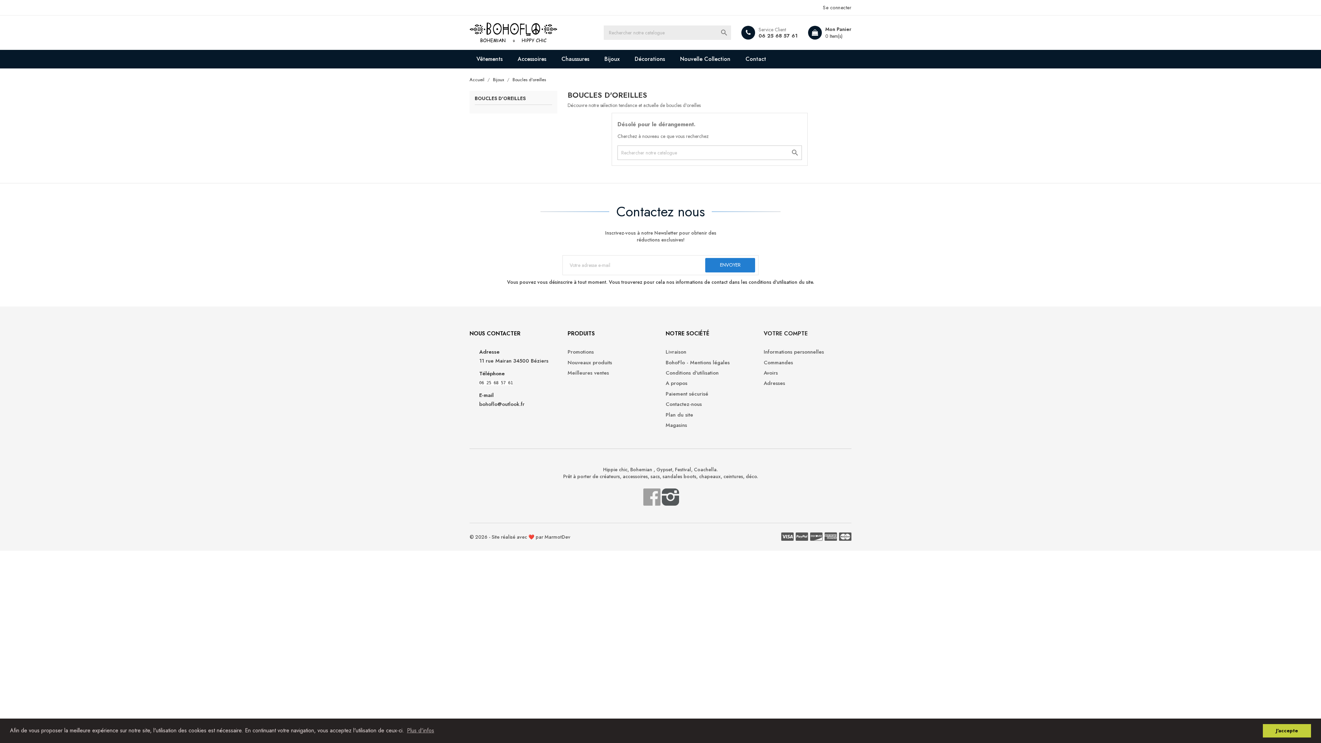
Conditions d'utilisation (692, 373)
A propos (676, 383)
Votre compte (786, 333)
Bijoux (612, 59)
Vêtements (489, 59)
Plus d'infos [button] (420, 730)
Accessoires (532, 59)
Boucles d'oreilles (500, 99)
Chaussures (575, 59)
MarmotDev (557, 537)
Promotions (581, 352)
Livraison (676, 352)
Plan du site (679, 415)
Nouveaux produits (590, 362)
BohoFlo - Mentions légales (698, 362)
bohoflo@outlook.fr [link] (502, 404)
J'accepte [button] (1287, 730)
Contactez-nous (684, 404)
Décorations (650, 59)
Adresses (774, 383)
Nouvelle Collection (705, 59)
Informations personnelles (794, 352)
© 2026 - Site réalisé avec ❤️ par (507, 537)
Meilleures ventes (588, 373)
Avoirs (771, 373)
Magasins (676, 425)
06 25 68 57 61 (778, 36)
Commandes (778, 362)
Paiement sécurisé (687, 394)
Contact (755, 59)
